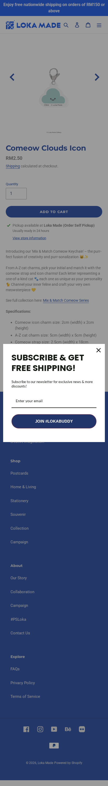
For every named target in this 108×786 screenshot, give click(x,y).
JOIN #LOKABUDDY (54, 421)
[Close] (98, 350)
